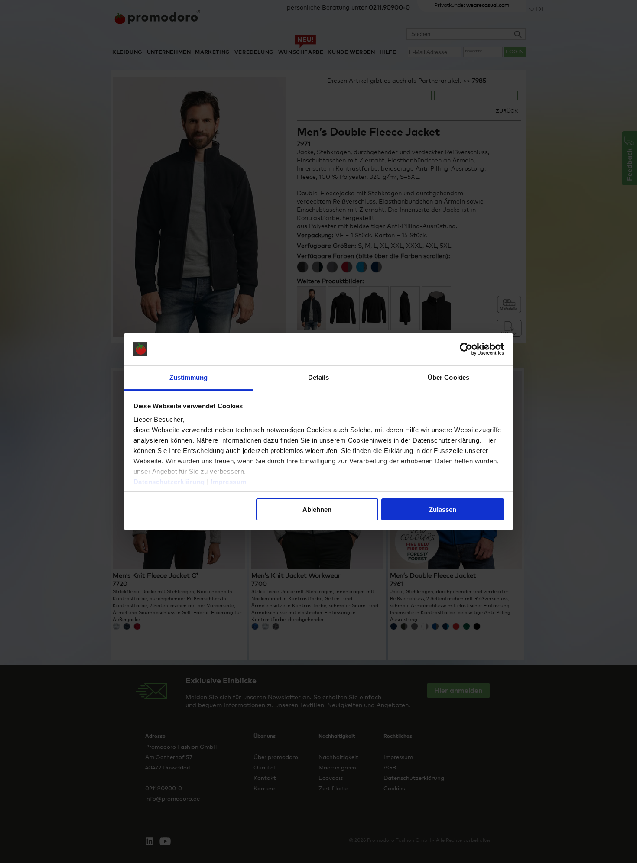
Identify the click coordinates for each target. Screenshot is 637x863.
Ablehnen (317, 509)
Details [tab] (318, 377)
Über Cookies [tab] (448, 377)
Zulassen (442, 509)
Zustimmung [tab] (188, 377)
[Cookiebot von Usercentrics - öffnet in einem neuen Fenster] (466, 349)
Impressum (229, 481)
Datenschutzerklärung (169, 481)
